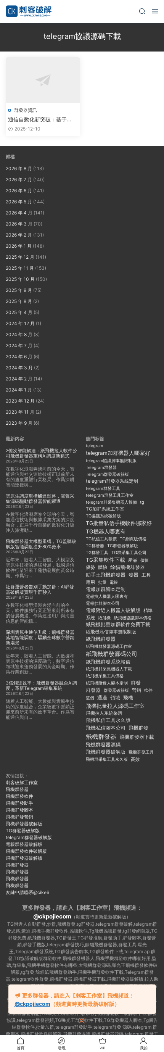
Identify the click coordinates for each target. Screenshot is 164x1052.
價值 (144, 560)
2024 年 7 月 (19, 345)
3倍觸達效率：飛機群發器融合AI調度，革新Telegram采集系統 (41, 685)
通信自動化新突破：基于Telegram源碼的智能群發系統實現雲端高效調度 (41, 119)
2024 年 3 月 (19, 368)
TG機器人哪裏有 (105, 531)
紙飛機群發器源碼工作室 (109, 646)
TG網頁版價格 (133, 538)
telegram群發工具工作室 (109, 495)
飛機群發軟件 (19, 796)
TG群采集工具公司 (128, 552)
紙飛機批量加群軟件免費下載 (118, 624)
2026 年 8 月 (19, 168)
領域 (115, 698)
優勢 (90, 567)
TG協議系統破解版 (103, 516)
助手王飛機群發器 (105, 575)
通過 (102, 698)
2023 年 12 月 (20, 401)
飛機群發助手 (19, 803)
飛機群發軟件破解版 (26, 851)
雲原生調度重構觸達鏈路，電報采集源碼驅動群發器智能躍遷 (40, 498)
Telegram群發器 (101, 467)
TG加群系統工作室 (105, 509)
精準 (148, 610)
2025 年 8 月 (19, 301)
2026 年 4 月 (19, 213)
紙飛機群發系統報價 (108, 662)
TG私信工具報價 (101, 538)
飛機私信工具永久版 (108, 720)
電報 (113, 582)
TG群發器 (95, 545)
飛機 (128, 698)
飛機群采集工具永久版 (107, 759)
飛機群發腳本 (19, 810)
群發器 (93, 690)
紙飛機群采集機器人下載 (109, 669)
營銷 (136, 690)
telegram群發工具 (103, 488)
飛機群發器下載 (136, 737)
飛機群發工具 (141, 752)
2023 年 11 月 (20, 412)
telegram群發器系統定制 (112, 481)
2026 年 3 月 (19, 224)
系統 (90, 617)
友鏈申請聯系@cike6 (27, 892)
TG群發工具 (97, 552)
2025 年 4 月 (19, 312)
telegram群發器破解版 (29, 837)
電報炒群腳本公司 (102, 603)
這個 (90, 698)
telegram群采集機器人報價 (111, 502)
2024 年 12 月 (20, 323)
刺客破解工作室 (22, 782)
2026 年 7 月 (19, 179)
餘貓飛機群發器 (127, 567)
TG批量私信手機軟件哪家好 (119, 523)
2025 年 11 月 (20, 268)
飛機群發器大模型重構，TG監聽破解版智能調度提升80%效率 (41, 543)
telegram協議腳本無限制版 (111, 460)
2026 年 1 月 (19, 246)
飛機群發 (138, 728)
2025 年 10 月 (20, 279)
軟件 (148, 690)
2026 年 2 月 (19, 235)
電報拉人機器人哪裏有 (107, 596)
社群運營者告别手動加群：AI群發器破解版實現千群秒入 (40, 589)
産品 (132, 560)
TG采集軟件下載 (105, 560)
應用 (90, 582)
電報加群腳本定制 (105, 589)
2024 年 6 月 (19, 356)
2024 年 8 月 (19, 334)
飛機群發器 (101, 736)
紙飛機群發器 (101, 639)
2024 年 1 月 (19, 390)
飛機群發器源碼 (103, 745)
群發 (136, 683)
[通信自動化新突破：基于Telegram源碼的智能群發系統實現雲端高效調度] (43, 80)
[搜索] (141, 10)
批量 (102, 582)
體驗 (102, 567)
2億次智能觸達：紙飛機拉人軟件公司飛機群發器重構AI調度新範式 (41, 453)
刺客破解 (28, 11)
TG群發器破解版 (122, 545)
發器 (133, 575)
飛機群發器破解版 (105, 752)
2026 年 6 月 (19, 190)
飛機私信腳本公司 (105, 728)
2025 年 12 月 (20, 257)
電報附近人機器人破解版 (113, 610)
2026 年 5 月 (19, 202)
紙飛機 (104, 617)
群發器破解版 (116, 690)
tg (142, 502)
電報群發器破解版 (24, 844)
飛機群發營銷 (19, 817)
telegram (94, 445)
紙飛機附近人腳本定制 (107, 683)
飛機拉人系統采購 (104, 713)
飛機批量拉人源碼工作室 (115, 705)
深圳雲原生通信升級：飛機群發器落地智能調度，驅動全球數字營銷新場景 (40, 637)
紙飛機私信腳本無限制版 (111, 632)
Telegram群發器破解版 (107, 474)
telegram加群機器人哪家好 (118, 453)
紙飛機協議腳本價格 (132, 617)
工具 (146, 575)
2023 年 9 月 (19, 423)
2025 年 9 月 (19, 290)
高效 (135, 759)
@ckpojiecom (52, 916)
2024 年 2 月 (19, 379)
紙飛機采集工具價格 (105, 675)
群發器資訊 (25, 110)
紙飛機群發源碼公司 (111, 653)
